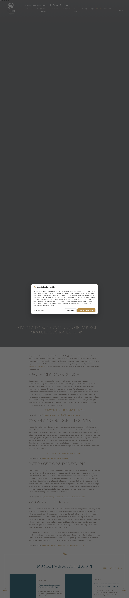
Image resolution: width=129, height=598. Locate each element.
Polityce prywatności (56, 295)
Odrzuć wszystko (39, 310)
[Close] (94, 287)
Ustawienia (70, 310)
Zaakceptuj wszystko (86, 310)
